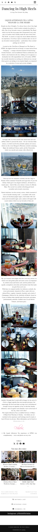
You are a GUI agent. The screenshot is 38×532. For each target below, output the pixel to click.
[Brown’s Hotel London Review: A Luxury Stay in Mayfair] (10, 457)
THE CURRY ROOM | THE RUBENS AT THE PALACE (9, 492)
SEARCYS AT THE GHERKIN (31, 492)
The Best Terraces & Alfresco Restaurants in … (28, 465)
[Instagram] (5, 2)
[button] (35, 2)
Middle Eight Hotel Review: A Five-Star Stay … (27, 484)
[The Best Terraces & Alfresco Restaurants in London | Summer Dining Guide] (28, 457)
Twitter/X (20, 499)
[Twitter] (2, 2)
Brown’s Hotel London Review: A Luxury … (10, 465)
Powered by (19, 530)
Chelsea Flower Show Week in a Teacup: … (10, 483)
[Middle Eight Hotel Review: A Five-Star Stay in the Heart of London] (28, 474)
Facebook (19, 509)
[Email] (12, 2)
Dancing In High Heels (19, 8)
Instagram (19, 504)
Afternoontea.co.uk (18, 421)
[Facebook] (8, 2)
